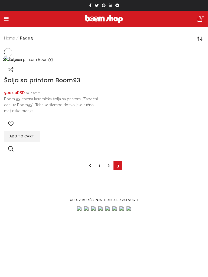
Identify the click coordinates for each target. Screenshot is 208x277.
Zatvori (15, 59)
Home (9, 38)
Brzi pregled (11, 149)
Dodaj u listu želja (11, 124)
